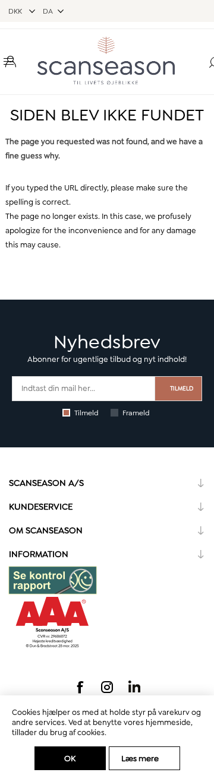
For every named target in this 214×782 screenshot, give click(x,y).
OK (69, 758)
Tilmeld (86, 413)
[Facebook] (80, 687)
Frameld (136, 413)
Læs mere (140, 758)
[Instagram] (107, 687)
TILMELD (181, 388)
